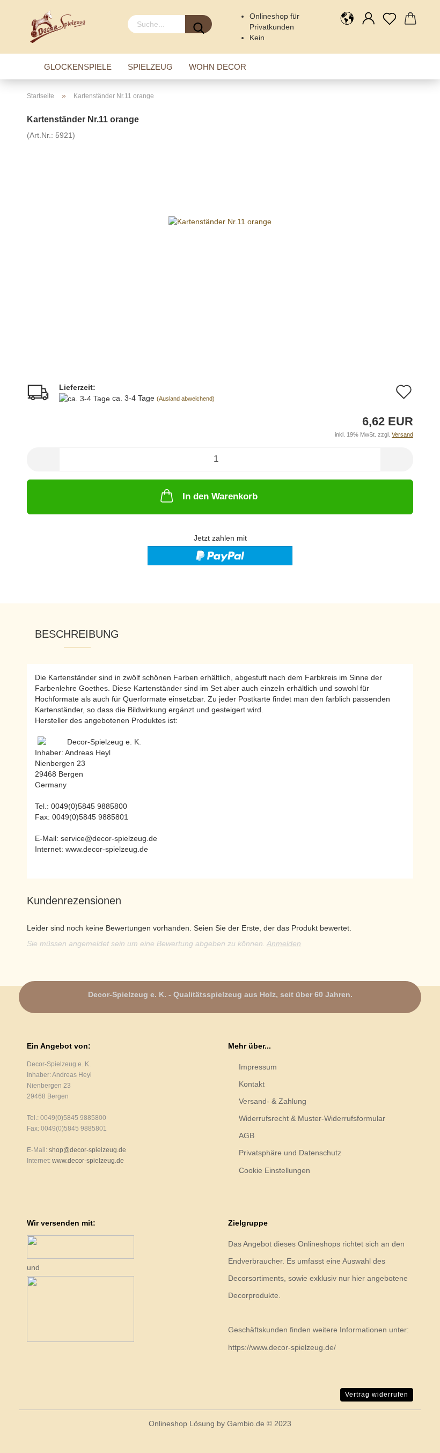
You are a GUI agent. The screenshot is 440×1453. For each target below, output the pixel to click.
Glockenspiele (78, 66)
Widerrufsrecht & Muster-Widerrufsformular (312, 1118)
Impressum (258, 1067)
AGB (246, 1135)
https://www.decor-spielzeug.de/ (282, 1347)
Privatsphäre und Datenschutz (290, 1152)
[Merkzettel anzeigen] (389, 19)
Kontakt (252, 1084)
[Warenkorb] (410, 19)
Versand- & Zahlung (272, 1101)
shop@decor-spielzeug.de (87, 1150)
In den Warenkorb (220, 496)
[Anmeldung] (368, 19)
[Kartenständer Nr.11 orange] (220, 220)
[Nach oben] (410, 1437)
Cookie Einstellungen (274, 1170)
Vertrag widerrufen (376, 1394)
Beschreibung (77, 634)
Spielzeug (150, 66)
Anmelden (284, 943)
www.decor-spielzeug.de (88, 1160)
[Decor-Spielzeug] (61, 27)
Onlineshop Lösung (182, 1423)
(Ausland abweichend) (186, 398)
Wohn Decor (217, 66)
